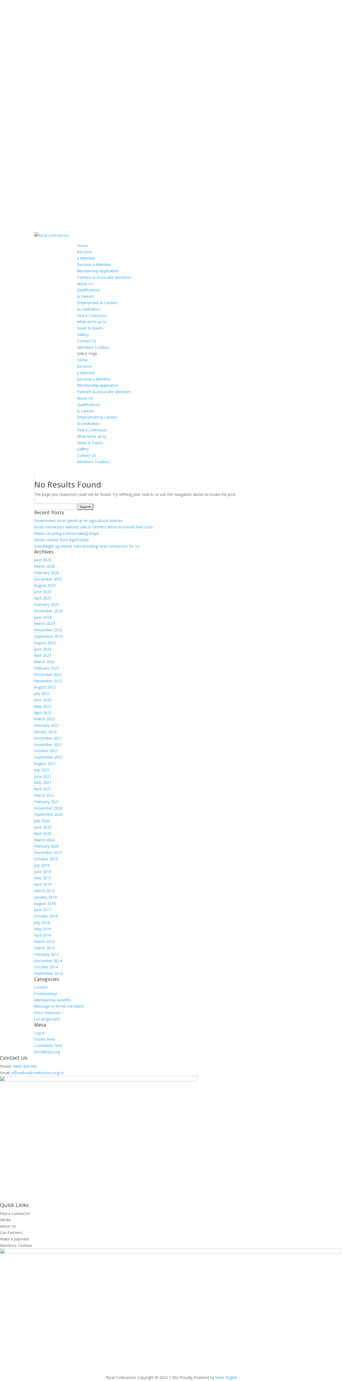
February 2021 (46, 801)
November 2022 (48, 680)
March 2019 (44, 890)
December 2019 (48, 852)
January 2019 (45, 897)
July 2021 (42, 769)
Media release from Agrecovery (61, 539)
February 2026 (46, 572)
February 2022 (46, 725)
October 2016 (46, 916)
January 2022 (45, 731)
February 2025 (46, 604)
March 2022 (44, 718)
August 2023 (45, 642)
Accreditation (88, 309)
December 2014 (48, 960)
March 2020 (44, 839)
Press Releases (47, 1012)
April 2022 (42, 712)
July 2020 (42, 820)
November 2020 (48, 808)
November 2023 (48, 629)
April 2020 (42, 833)
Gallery (83, 334)
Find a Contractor (92, 315)
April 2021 (42, 788)
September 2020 (48, 814)
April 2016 (42, 935)
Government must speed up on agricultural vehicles (78, 520)
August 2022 (45, 687)
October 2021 (46, 750)
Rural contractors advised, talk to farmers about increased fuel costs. (94, 526)
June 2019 (42, 871)
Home (82, 245)
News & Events (90, 328)
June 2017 (42, 909)
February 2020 (46, 846)
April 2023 (42, 655)
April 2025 (42, 598)
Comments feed (48, 1045)
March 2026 (44, 566)
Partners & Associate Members (104, 277)
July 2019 (42, 865)
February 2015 (46, 954)
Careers (41, 987)
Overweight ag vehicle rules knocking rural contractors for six (86, 546)
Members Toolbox (93, 347)
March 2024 (44, 623)
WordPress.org (47, 1051)
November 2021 (48, 744)
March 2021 (44, 795)
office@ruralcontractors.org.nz (37, 1072)
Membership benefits (52, 1000)
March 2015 (44, 947)
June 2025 (42, 591)
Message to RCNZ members (59, 1006)
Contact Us (86, 340)
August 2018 (45, 903)
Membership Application (98, 270)
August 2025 (45, 585)
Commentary (45, 993)
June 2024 (42, 617)
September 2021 (48, 757)
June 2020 (42, 827)
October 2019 (46, 858)
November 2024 (48, 610)
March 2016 (44, 941)
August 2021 (45, 763)
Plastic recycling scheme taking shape (66, 533)
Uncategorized (46, 1019)
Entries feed (44, 1039)
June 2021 (42, 776)
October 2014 (46, 966)
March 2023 (44, 661)
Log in (39, 1032)
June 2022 (42, 699)
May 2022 (42, 706)
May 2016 (42, 928)
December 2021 (48, 738)
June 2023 (42, 649)
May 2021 (42, 782)
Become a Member (94, 264)
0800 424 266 (25, 1066)
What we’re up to (91, 321)
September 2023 (48, 636)
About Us (85, 283)
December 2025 (48, 579)
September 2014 (48, 973)
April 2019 (42, 884)
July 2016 (42, 922)
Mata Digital (225, 1377)
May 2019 (42, 877)
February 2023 (46, 668)
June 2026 (42, 559)
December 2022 (48, 674)
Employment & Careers (97, 302)
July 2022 (42, 693)
